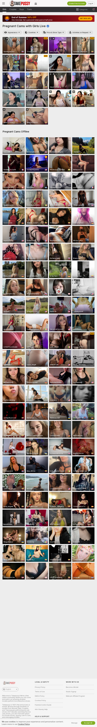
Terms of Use (40, 692)
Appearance (12, 32)
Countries (32, 32)
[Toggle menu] (3, 3)
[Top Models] (35, 3)
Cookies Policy (40, 700)
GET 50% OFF (85, 18)
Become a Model (72, 687)
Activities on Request (80, 32)
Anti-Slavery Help (41, 709)
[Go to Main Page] (19, 3)
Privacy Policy (40, 687)
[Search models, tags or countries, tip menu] (93, 9)
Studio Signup (71, 692)
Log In (90, 3)
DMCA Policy (39, 696)
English (8, 689)
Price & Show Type (54, 32)
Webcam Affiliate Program (75, 696)
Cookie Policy (24, 724)
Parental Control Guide (43, 705)
